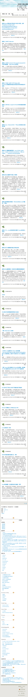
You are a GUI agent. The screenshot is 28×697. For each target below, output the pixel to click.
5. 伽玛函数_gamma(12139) (7, 665)
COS (5, 508)
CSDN (3, 597)
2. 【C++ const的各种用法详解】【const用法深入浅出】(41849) (13, 662)
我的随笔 (3, 524)
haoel (3, 617)
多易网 (3, 594)
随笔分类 (3, 553)
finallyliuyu (4, 630)
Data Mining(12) (5, 561)
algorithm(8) (4, 558)
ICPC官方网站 (4, 654)
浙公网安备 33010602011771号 (21, 691)
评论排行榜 (3, 667)
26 (4, 511)
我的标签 (3, 528)
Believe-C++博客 (5, 624)
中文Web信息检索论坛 (6, 636)
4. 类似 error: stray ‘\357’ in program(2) (9, 672)
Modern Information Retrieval (7, 612)
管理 (12, 13)
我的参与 (3, 526)
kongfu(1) (4, 567)
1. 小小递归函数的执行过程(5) (7, 669)
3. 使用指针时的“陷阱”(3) (6, 680)
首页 (6, 13)
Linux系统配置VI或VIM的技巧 (7, 576)
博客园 (3, 13)
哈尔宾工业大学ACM (6, 653)
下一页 (25, 503)
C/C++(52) (4, 559)
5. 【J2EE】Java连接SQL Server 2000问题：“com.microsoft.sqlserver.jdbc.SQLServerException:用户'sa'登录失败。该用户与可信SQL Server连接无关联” (14, 541)
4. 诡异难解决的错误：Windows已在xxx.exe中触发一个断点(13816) (14, 664)
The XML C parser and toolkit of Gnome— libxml (10, 641)
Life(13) (3, 568)
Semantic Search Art (6, 632)
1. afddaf (3, 532)
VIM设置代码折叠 (5, 577)
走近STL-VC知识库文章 (6, 579)
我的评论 (3, 525)
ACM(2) (3, 556)
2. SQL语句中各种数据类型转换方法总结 (9, 533)
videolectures (4, 629)
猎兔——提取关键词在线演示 (7, 644)
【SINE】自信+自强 (22, 4)
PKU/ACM (4, 651)
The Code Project (5, 648)
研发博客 (3, 585)
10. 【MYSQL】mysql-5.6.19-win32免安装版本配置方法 (12, 551)
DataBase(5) (4, 562)
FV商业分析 (4, 645)
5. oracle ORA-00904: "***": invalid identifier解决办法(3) (11, 682)
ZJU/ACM (4, 650)
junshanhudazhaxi (5, 606)
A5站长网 (4, 600)
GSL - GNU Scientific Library (7, 642)
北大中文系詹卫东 (5, 635)
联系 (9, 13)
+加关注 (2, 513)
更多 (3, 570)
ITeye (3, 621)
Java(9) (3, 565)
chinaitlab (4, 647)
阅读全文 (13, 35)
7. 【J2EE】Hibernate (6, 545)
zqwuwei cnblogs (5, 605)
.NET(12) (4, 555)
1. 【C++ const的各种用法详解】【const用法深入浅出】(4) (12, 677)
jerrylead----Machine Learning (7, 633)
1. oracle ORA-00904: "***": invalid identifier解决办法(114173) (13, 660)
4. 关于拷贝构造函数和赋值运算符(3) (8, 681)
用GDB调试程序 (5, 580)
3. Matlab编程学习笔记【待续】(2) (8, 671)
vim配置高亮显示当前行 (6, 574)
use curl (3, 583)
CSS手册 (4, 611)
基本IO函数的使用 (5, 588)
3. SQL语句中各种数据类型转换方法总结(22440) (10, 663)
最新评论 (3, 527)
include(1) (4, 564)
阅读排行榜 (3, 658)
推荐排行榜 (3, 675)
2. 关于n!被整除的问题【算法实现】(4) (8, 670)
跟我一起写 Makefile (5, 582)
